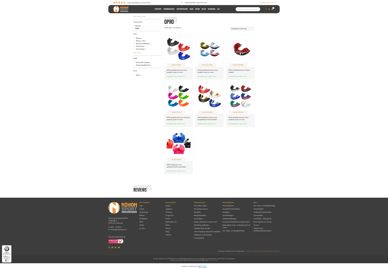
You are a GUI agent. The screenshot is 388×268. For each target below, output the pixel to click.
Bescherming (211, 9)
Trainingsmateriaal (169, 9)
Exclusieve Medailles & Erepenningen (236, 222)
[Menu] (10, 246)
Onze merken (170, 202)
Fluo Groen (140, 46)
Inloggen (256, 3)
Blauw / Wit (140, 41)
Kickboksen (143, 219)
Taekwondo (143, 212)
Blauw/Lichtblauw (143, 44)
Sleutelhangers (228, 215)
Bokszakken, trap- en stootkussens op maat (236, 226)
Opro (137, 28)
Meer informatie (213, 260)
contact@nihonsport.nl (118, 229)
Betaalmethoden (200, 215)
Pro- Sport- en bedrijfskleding (233, 231)
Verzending (198, 219)
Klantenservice (199, 202)
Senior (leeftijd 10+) (143, 65)
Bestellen (197, 212)
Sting (167, 232)
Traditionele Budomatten (263, 212)
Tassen (191, 9)
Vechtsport (158, 9)
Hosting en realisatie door (189, 266)
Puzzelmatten (259, 209)
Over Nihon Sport (200, 206)
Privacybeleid (199, 238)
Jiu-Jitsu (142, 228)
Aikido (141, 225)
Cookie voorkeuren (274, 251)
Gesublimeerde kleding (231, 209)
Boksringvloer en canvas (262, 222)
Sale (218, 9)
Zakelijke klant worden (267, 3)
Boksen (142, 215)
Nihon (167, 225)
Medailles (226, 212)
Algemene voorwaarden (203, 235)
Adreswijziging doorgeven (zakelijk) (207, 232)
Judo (141, 206)
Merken (197, 9)
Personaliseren (228, 202)
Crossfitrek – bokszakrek (262, 219)
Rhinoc (167, 228)
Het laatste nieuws (201, 209)
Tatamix (168, 235)
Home (135, 16)
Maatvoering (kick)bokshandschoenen (262, 229)
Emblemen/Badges (229, 219)
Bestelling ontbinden (201, 225)
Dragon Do (169, 215)
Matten (204, 9)
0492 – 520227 (116, 227)
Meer (255, 202)
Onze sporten (144, 202)
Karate (141, 209)
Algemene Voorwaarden (253, 251)
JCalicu (167, 219)
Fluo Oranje (140, 49)
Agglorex (168, 209)
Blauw (138, 38)
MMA (141, 222)
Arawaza (168, 212)
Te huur (256, 225)
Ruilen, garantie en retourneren (205, 222)
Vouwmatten (258, 215)
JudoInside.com (171, 222)
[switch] (7, 260)
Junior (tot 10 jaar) (143, 62)
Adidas (168, 206)
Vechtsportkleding (182, 9)
